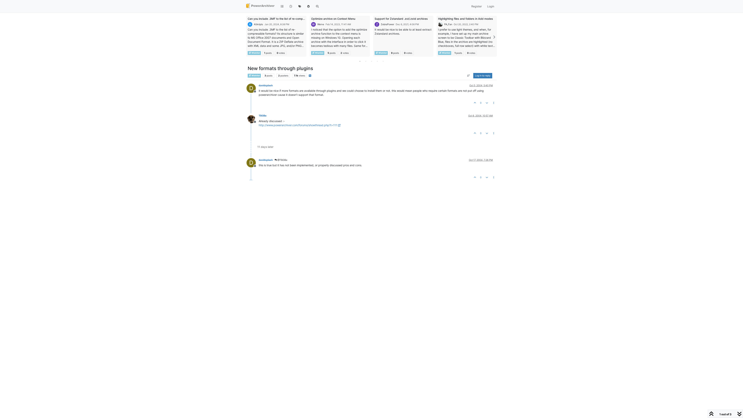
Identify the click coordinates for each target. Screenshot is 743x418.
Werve (320, 24)
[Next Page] (494, 37)
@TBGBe (282, 159)
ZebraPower (387, 24)
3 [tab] (371, 61)
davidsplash (266, 85)
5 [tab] (383, 61)
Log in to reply (482, 75)
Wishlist (255, 53)
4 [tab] (377, 61)
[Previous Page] (249, 37)
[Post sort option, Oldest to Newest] (468, 75)
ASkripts (258, 24)
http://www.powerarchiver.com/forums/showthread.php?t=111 (298, 125)
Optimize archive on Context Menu (333, 18)
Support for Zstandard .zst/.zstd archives (401, 18)
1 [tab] (360, 61)
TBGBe (262, 115)
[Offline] (253, 118)
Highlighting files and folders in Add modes (465, 18)
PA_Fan (448, 24)
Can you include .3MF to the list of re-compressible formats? (286, 18)
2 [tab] (366, 61)
